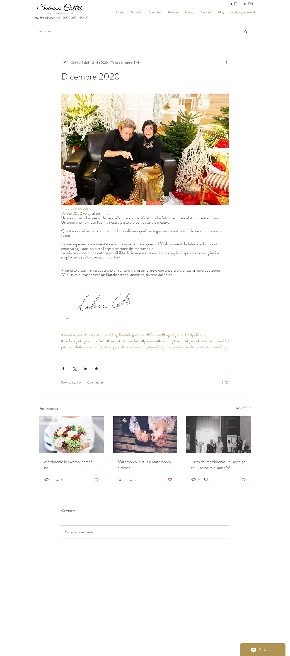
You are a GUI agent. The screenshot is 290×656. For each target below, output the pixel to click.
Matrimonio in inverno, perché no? (68, 464)
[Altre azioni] (226, 62)
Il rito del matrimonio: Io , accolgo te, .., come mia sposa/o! (218, 464)
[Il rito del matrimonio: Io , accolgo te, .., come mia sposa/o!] (218, 434)
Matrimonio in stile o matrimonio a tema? (144, 464)
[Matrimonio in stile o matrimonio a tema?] (145, 434)
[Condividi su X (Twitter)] (74, 368)
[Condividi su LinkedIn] (85, 368)
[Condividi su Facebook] (63, 368)
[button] (246, 31)
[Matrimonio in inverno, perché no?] (71, 434)
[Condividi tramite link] (96, 368)
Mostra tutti (243, 407)
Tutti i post (45, 31)
